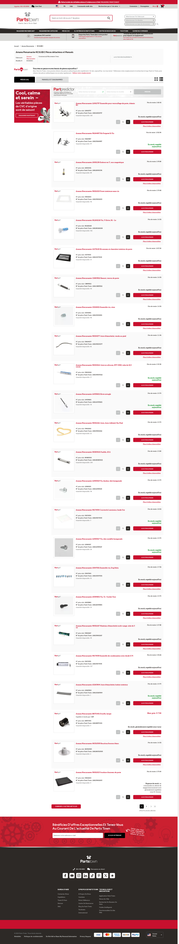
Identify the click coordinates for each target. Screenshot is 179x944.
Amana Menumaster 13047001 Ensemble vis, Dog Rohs (97, 568)
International (82, 913)
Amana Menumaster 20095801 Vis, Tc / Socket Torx (96, 597)
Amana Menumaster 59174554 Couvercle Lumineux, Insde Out (100, 510)
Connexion (133, 6)
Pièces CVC (66, 31)
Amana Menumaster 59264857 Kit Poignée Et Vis (95, 133)
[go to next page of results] (151, 806)
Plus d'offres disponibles (152, 126)
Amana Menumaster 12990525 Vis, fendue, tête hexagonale (99, 481)
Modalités (17, 936)
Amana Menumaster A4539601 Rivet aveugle (93, 394)
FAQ (59, 906)
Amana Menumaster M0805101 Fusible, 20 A (93, 452)
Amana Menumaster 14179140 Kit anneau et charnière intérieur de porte (104, 249)
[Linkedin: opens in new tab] (85, 875)
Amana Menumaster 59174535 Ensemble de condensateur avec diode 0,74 (104, 656)
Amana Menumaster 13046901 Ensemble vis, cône (95, 307)
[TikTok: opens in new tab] (92, 875)
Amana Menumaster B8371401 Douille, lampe (93, 714)
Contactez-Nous (63, 894)
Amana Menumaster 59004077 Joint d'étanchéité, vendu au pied (101, 336)
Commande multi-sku (84, 6)
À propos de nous (84, 894)
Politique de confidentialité (33, 936)
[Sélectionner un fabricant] (140, 16)
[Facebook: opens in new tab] (65, 875)
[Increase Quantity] (128, 122)
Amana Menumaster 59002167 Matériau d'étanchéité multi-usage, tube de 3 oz (105, 627)
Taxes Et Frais (62, 900)
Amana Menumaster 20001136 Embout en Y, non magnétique (100, 162)
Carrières (81, 897)
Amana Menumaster (31, 57)
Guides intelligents (105, 907)
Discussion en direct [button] (98, 869)
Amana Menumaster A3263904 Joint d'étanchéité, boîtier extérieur (102, 685)
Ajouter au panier (147, 122)
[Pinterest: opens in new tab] (99, 875)
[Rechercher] (157, 24)
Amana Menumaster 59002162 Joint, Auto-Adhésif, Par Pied (99, 423)
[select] (154, 935)
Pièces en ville (104, 899)
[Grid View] (156, 79)
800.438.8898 (24, 6)
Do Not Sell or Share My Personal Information (61, 936)
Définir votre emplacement (81, 73)
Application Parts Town (107, 896)
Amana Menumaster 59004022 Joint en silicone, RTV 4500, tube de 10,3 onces (104, 366)
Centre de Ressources (107, 31)
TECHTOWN (124, 31)
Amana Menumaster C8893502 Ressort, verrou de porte (97, 278)
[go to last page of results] (155, 806)
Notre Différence (84, 900)
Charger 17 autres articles (66, 806)
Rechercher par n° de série (108, 6)
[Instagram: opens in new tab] (78, 875)
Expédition (61, 897)
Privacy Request (85, 936)
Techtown (81, 909)
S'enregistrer (144, 6)
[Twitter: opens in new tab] (105, 875)
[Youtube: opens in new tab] (72, 875)
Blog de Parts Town (85, 906)
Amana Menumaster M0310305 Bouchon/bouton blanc (97, 743)
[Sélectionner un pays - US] (57, 6)
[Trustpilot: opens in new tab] (112, 875)
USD (71, 6)
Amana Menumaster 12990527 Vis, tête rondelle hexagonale (99, 539)
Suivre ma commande (140, 31)
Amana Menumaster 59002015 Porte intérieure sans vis (97, 191)
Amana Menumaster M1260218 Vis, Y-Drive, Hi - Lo (96, 220)
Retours (60, 903)
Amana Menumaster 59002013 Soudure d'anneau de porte (98, 772)
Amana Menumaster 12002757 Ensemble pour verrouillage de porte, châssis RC (105, 104)
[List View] (161, 79)
